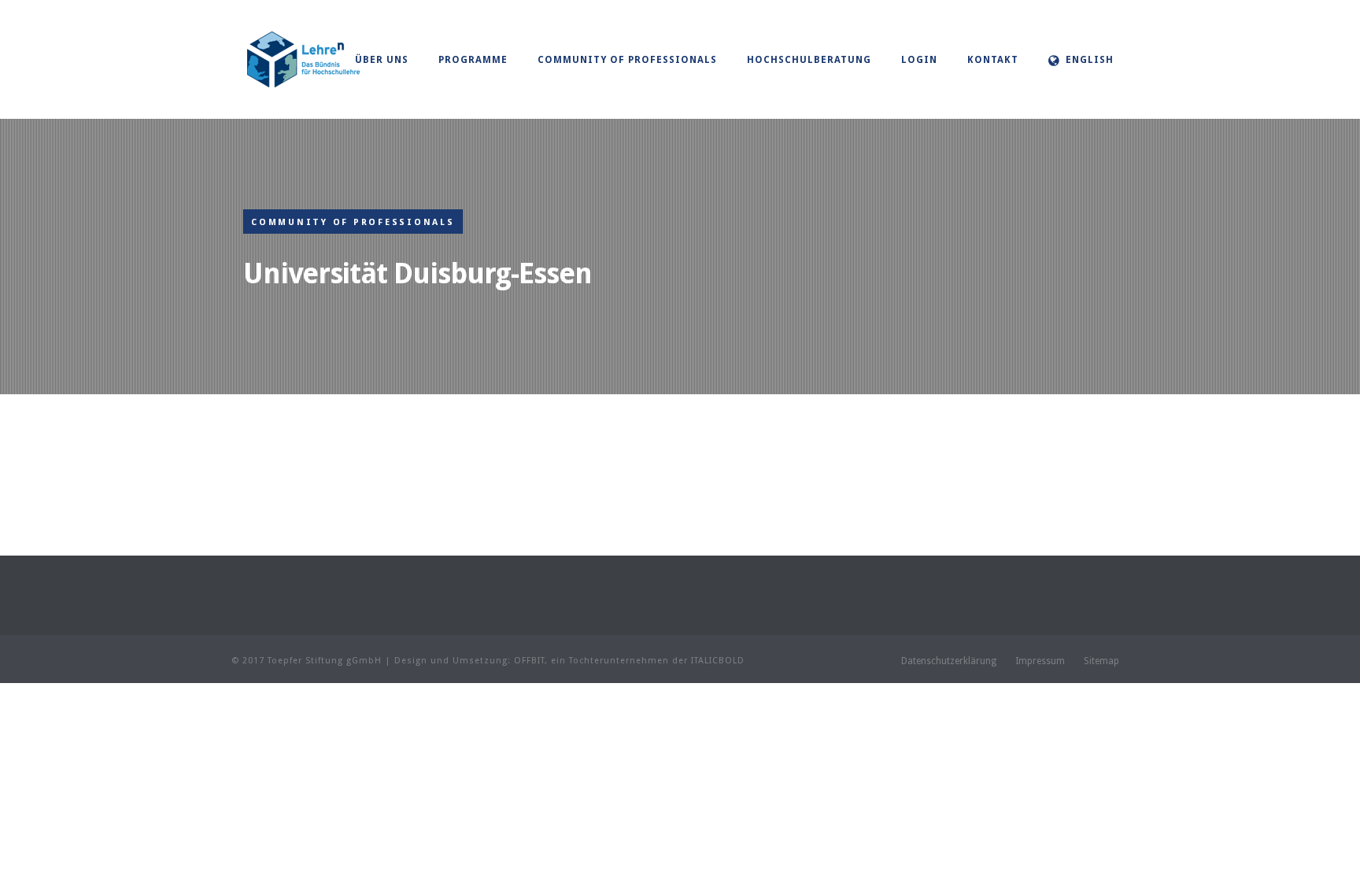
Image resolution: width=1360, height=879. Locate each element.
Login (919, 59)
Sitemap (1101, 661)
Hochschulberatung (809, 59)
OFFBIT (529, 661)
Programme (473, 59)
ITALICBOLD (718, 661)
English (1090, 59)
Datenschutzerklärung (948, 661)
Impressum (1040, 661)
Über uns (381, 59)
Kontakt (992, 59)
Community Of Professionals (627, 59)
